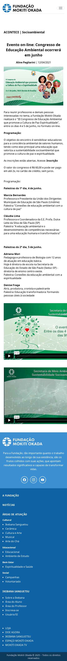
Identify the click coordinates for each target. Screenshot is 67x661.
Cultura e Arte (13, 533)
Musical (9, 537)
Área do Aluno (13, 601)
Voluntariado (13, 581)
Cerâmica (10, 528)
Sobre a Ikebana (14, 597)
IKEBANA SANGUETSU (18, 636)
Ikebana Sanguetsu (16, 524)
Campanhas (12, 577)
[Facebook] (24, 479)
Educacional (12, 552)
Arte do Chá (12, 541)
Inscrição (52, 160)
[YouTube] (42, 479)
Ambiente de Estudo (17, 556)
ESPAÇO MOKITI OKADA (19, 640)
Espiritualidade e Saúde (19, 566)
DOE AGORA (12, 632)
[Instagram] (33, 479)
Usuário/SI (11, 614)
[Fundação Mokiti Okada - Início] (33, 441)
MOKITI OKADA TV (16, 645)
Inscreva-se (12, 610)
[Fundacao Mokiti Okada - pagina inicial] (33, 8)
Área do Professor (16, 606)
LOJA (8, 628)
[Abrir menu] (61, 8)
